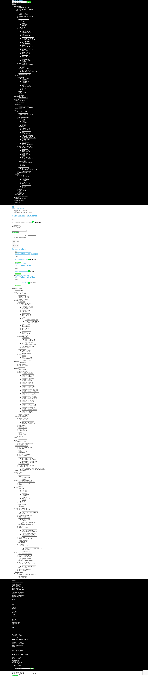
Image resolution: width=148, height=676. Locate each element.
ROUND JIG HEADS (24, 527)
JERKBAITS (25, 343)
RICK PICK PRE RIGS (24, 483)
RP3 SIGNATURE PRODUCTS (23, 480)
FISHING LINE (26, 52)
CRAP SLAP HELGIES (28, 383)
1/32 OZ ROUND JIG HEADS (29, 530)
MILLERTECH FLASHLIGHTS (30, 461)
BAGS (20, 91)
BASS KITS (21, 302)
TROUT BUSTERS (23, 562)
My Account (18, 665)
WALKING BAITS (26, 360)
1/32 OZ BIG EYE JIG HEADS (30, 512)
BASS (23, 21)
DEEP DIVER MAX (30, 340)
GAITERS (24, 491)
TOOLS (24, 62)
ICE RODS (24, 479)
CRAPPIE (24, 24)
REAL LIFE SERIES (23, 19)
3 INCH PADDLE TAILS (31, 320)
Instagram (14, 610)
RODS (23, 67)
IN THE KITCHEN (27, 56)
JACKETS (24, 84)
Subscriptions (15, 623)
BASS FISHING (19, 300)
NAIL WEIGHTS (26, 551)
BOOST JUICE (22, 295)
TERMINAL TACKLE (27, 46)
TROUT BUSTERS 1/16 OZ (29, 563)
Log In (14, 619)
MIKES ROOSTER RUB (24, 455)
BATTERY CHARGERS (28, 421)
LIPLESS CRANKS (23, 414)
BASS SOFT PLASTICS (28, 38)
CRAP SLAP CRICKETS (28, 378)
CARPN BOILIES (23, 365)
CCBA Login (15, 637)
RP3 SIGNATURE (23, 14)
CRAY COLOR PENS (24, 297)
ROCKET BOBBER (23, 464)
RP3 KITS (21, 484)
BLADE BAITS (26, 31)
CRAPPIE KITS (22, 371)
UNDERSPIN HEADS (24, 541)
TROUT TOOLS (22, 570)
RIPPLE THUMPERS (27, 358)
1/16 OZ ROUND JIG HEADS (29, 529)
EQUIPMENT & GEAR (24, 48)
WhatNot (14, 614)
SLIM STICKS (25, 328)
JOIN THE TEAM (23, 98)
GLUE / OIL (25, 55)
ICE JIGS (20, 523)
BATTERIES (25, 419)
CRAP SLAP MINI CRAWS (29, 394)
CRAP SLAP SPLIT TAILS (29, 408)
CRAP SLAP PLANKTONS (29, 405)
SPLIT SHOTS (22, 537)
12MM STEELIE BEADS (25, 555)
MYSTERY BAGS (26, 70)
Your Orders (15, 620)
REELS (23, 66)
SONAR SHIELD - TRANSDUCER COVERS (33, 469)
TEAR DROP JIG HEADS (25, 538)
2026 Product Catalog (17, 593)
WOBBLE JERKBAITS (31, 346)
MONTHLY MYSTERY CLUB (30, 71)
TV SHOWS (18, 10)
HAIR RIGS (21, 367)
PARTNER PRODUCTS (24, 73)
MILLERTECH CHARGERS (29, 459)
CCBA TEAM (19, 96)
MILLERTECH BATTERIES (29, 458)
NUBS (23, 317)
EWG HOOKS (22, 516)
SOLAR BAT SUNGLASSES (26, 465)
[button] (13, 207)
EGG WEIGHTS (26, 549)
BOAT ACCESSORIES (28, 49)
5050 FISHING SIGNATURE (26, 16)
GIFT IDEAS (18, 437)
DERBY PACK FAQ (23, 8)
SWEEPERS (25, 332)
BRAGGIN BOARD (20, 100)
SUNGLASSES (26, 59)
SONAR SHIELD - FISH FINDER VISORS (33, 468)
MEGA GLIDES (26, 351)
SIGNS (20, 93)
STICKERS (21, 95)
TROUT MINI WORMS (24, 569)
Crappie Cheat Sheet (17, 596)
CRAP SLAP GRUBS (27, 382)
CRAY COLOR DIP (23, 296)
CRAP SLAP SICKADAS (28, 407)
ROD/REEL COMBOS (27, 64)
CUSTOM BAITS (26, 32)
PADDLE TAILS (26, 318)
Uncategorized (19, 572)
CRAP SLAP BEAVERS (28, 375)
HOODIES (24, 82)
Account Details (16, 622)
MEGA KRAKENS (27, 314)
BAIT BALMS (22, 293)
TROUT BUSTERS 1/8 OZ (29, 566)
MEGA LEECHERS (27, 315)
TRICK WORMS (26, 333)
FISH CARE (25, 50)
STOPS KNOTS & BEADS (29, 522)
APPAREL (21, 77)
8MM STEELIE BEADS (24, 558)
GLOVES (24, 80)
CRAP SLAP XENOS (27, 412)
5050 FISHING (19, 290)
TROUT (24, 26)
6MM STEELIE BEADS (24, 556)
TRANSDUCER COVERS (28, 423)
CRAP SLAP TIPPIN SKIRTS (29, 410)
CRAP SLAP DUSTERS (28, 379)
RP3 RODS (21, 486)
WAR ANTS (25, 335)
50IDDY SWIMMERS (27, 307)
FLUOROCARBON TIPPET (25, 561)
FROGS (24, 356)
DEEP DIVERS (26, 338)
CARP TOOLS (22, 364)
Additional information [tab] (21, 237)
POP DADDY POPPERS (28, 357)
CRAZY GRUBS (26, 310)
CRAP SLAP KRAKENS (28, 385)
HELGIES (24, 311)
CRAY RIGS (21, 513)
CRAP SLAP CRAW (27, 376)
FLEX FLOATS (26, 519)
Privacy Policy (15, 588)
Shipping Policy (16, 585)
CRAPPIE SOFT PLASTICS (29, 39)
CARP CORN (22, 363)
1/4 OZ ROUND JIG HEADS (29, 531)
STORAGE (21, 433)
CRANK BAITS (26, 35)
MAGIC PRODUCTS (24, 454)
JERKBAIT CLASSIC (30, 345)
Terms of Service (16, 584)
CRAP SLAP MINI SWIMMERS (30, 400)
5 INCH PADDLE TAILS (31, 322)
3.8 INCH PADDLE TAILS (32, 321)
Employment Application (18, 595)
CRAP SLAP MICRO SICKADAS (30, 392)
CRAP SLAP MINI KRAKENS (30, 397)
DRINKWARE (22, 92)
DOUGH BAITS (26, 41)
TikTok (14, 607)
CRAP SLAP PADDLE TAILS (29, 404)
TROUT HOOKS (22, 567)
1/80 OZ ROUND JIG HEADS (29, 536)
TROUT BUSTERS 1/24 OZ (29, 565)
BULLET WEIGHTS (27, 545)
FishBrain (14, 612)
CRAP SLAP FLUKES (27, 381)
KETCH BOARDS (23, 453)
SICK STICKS (25, 325)
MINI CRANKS (22, 415)
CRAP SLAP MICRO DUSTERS (30, 389)
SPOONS (24, 42)
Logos (13, 599)
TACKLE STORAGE (27, 60)
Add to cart (15, 232)
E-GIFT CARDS (22, 13)
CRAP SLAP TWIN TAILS (28, 411)
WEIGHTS (21, 544)
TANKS (24, 88)
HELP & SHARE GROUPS (25, 9)
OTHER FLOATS (26, 520)
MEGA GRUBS (26, 313)
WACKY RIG (22, 543)
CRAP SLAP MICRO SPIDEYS (30, 393)
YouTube (14, 611)
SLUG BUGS (25, 329)
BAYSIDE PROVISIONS (25, 447)
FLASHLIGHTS (26, 53)
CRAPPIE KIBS (22, 369)
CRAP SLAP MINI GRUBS (29, 396)
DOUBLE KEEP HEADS (25, 515)
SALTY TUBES (26, 324)
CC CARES (18, 6)
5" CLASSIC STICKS (27, 306)
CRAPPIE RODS (26, 477)
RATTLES (21, 526)
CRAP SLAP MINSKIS (28, 403)
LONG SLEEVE (26, 85)
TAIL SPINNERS (26, 44)
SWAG (17, 75)
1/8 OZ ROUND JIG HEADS (29, 534)
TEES (23, 89)
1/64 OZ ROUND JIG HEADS (29, 533)
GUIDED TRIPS (19, 102)
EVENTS (17, 99)
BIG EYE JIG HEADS (24, 509)
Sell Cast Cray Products (18, 592)
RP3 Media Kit (16, 598)
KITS (19, 17)
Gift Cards (14, 625)
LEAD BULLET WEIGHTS (32, 547)
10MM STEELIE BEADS (25, 554)
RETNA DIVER (29, 342)
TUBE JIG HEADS (23, 540)
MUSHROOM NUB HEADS (25, 525)
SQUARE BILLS (26, 347)
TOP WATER (25, 45)
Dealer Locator (16, 591)
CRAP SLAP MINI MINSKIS (29, 399)
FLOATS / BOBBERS (24, 518)
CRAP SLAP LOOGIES (28, 387)
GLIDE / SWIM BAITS (28, 37)
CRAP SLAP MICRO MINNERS (30, 390)
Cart (16, 670)
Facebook (14, 608)
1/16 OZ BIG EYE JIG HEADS (30, 511)
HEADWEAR (25, 81)
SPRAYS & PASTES (23, 299)
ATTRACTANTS (26, 30)
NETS (23, 57)
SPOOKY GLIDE (26, 353)
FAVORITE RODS (23, 451)
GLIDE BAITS (22, 349)
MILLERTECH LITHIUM (25, 457)
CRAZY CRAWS (26, 308)
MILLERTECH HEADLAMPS (29, 462)
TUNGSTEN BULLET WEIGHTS (33, 548)
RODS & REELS (22, 63)
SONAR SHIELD (23, 466)
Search (29, 2)
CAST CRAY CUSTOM (28, 374)
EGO (19, 450)
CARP (23, 23)
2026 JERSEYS (26, 78)
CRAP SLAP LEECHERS (28, 386)
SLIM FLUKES (32, 235)
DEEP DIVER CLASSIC (31, 339)
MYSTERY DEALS (23, 68)
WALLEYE (25, 27)
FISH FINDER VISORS (28, 422)
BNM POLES (22, 448)
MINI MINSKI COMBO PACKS (26, 482)
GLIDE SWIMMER (27, 350)
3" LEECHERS (25, 304)
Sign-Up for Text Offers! (18, 589)
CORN (23, 34)
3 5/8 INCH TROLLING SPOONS (27, 574)
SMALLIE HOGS (26, 331)
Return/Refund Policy (17, 587)
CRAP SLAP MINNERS (28, 401)
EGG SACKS (22, 559)
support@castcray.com (17, 582)
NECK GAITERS (26, 86)
